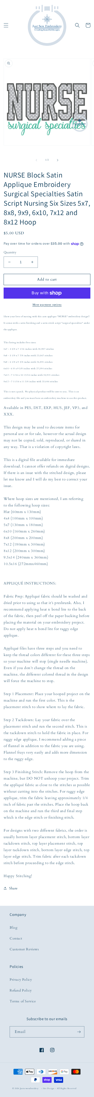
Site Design (48, 1088)
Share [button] (13, 888)
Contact (16, 938)
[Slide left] (36, 160)
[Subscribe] (79, 1032)
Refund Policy (21, 990)
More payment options (47, 305)
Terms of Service (23, 1001)
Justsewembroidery (29, 1088)
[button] (6, 25)
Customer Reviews (24, 949)
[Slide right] (57, 160)
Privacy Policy (21, 979)
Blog (13, 927)
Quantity (10, 252)
